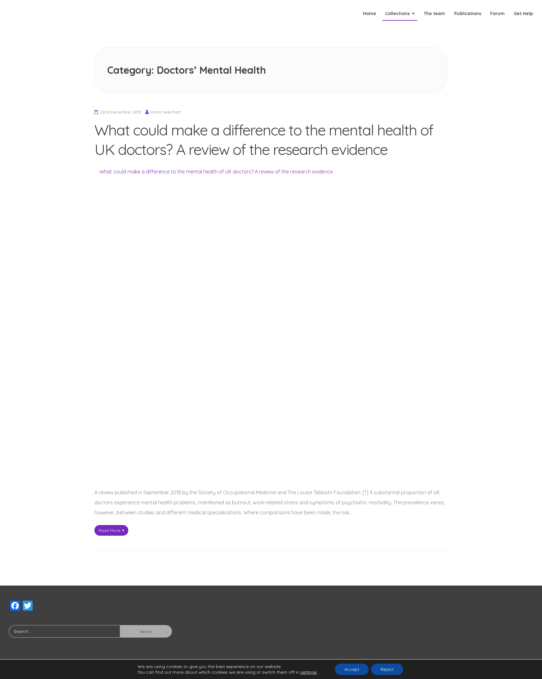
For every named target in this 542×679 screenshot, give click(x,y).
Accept (351, 669)
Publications (467, 13)
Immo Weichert (166, 111)
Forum (497, 13)
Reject (387, 669)
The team (434, 13)
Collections (397, 13)
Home (369, 13)
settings (308, 672)
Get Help (523, 13)
